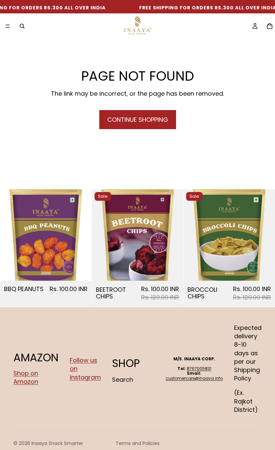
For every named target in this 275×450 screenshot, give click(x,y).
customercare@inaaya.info (194, 378)
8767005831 (199, 368)
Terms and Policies (138, 443)
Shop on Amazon (25, 377)
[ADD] (81, 270)
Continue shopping (137, 119)
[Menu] (7, 26)
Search (122, 380)
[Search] (22, 26)
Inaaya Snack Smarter (57, 443)
